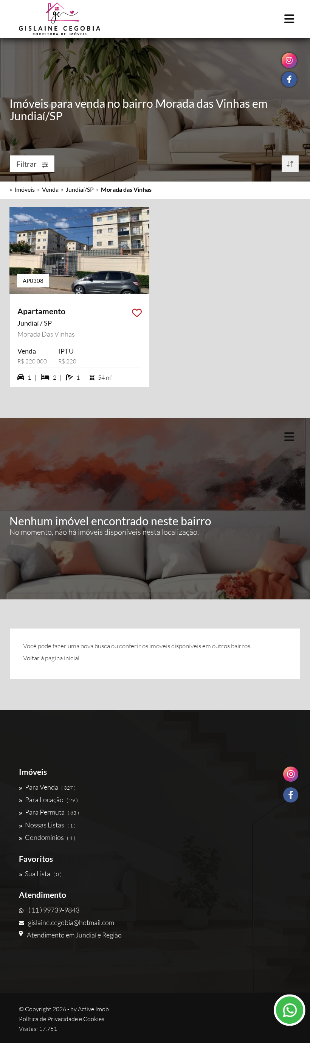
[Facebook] (290, 794)
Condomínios (50, 837)
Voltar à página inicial (51, 658)
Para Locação (51, 799)
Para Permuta (52, 812)
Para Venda (50, 787)
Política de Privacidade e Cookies (61, 1019)
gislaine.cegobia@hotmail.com (71, 922)
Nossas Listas (50, 825)
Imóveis (24, 189)
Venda (50, 189)
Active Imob (93, 1009)
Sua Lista (43, 873)
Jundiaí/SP (80, 189)
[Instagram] (290, 774)
